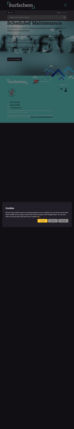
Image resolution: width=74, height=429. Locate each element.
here (38, 216)
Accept (42, 221)
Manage (63, 221)
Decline (52, 221)
